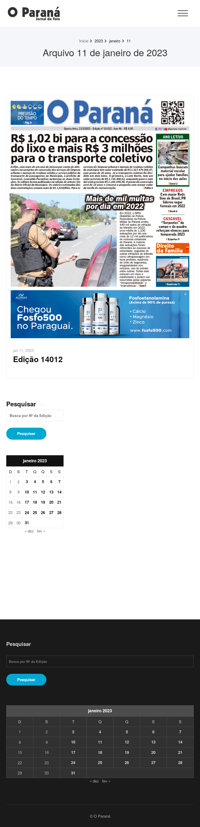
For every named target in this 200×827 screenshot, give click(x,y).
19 (43, 502)
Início (83, 40)
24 (27, 512)
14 (59, 492)
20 (51, 502)
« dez (29, 531)
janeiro (114, 40)
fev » (41, 531)
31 (27, 522)
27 (51, 512)
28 (59, 512)
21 (59, 502)
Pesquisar (21, 403)
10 (27, 492)
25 (35, 512)
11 (129, 40)
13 (51, 492)
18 (35, 502)
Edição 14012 (38, 358)
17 (27, 502)
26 (43, 512)
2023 (99, 40)
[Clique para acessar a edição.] (100, 217)
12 (43, 492)
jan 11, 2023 (23, 350)
